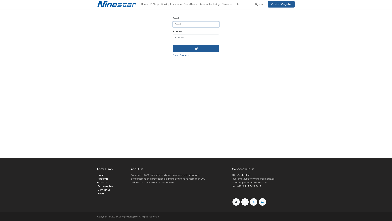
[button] (238, 4)
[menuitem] (144, 4)
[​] (236, 202)
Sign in (258, 4)
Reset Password (181, 55)
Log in (196, 48)
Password (178, 31)
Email (176, 18)
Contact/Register (281, 4)
